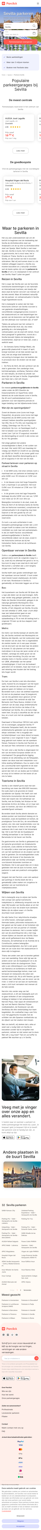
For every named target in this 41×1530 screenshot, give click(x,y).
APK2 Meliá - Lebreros (10, 1245)
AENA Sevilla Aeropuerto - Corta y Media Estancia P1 (11, 1264)
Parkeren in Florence (9, 1314)
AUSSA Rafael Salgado (10, 1241)
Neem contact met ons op (12, 1428)
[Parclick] (9, 3)
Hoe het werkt (8, 1395)
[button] (20, 26)
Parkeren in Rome (27, 1318)
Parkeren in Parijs (27, 1304)
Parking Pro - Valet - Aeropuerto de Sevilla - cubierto (10, 1221)
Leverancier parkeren (10, 1413)
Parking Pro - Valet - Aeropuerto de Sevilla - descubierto (10, 1235)
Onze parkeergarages (11, 1398)
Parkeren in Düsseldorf (29, 1300)
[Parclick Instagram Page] (3, 1335)
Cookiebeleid (6, 1511)
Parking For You (27, 1219)
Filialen (4, 1416)
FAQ (3, 1431)
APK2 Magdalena (8, 1251)
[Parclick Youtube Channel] (16, 1335)
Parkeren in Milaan (8, 1318)
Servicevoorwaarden (10, 1485)
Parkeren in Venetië (28, 1310)
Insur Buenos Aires (28, 1270)
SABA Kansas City (8, 1210)
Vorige (12, 1290)
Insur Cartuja (6, 1276)
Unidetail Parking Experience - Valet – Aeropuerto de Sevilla (29, 1213)
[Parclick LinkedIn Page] (8, 1335)
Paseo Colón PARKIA (28, 1241)
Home (3, 75)
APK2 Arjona (26, 1282)
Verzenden (27, 1290)
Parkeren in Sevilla (28, 1314)
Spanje (10, 75)
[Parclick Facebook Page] (12, 1335)
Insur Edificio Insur (28, 1261)
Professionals (7, 1409)
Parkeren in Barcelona (9, 1310)
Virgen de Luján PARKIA (30, 1251)
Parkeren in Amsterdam (10, 1300)
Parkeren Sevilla (19, 75)
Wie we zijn (6, 1391)
